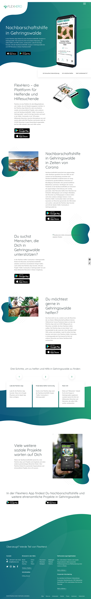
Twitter (7, 566)
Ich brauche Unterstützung (51, 73)
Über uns (48, 596)
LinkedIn (14, 566)
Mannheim (43, 560)
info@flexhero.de (14, 561)
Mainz (32, 564)
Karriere (62, 596)
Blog (42, 596)
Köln (32, 562)
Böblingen (51, 560)
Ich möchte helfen (67, 73)
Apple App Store (12, 53)
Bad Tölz (24, 562)
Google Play (22, 130)
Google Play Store (25, 53)
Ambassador (55, 596)
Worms (50, 564)
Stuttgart (42, 564)
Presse (67, 596)
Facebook (17, 566)
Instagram (11, 566)
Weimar (50, 562)
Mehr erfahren (61, 570)
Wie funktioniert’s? (81, 73)
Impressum (74, 596)
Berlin (23, 560)
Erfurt (32, 560)
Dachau (24, 564)
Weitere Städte (26, 568)
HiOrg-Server (26, 576)
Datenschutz (82, 596)
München (42, 562)
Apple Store (22, 135)
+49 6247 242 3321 (15, 559)
